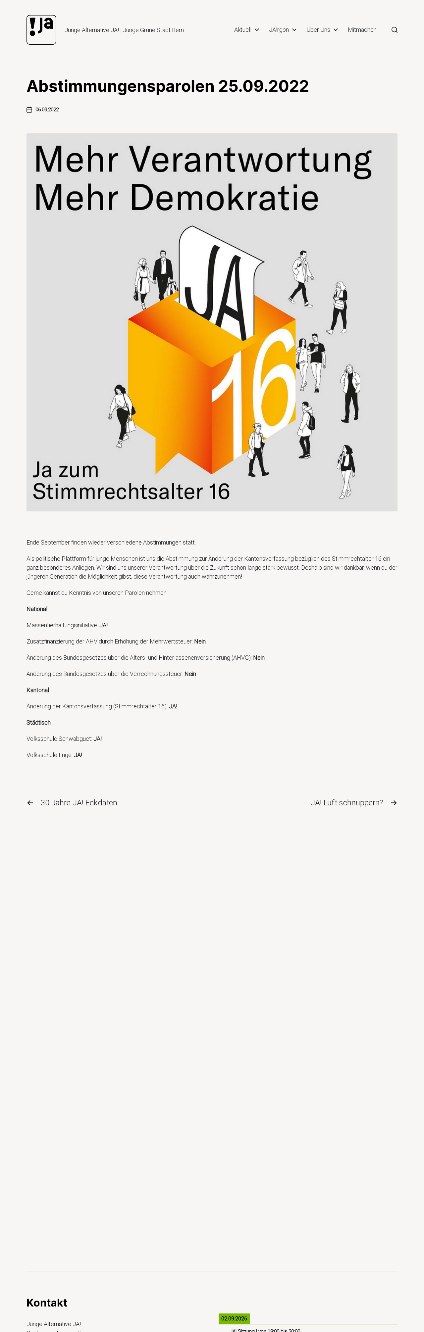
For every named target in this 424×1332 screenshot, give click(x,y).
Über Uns (318, 30)
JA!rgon (279, 30)
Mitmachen (362, 30)
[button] (394, 30)
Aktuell (242, 30)
